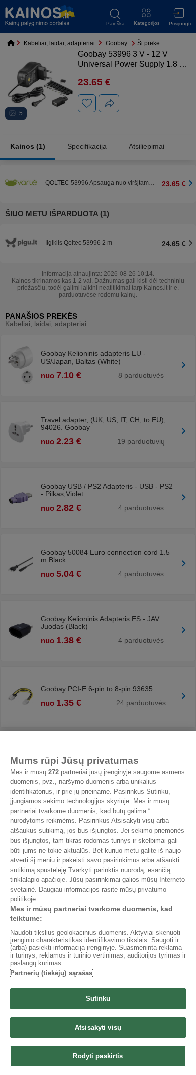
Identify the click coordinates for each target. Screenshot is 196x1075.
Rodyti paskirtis (98, 1056)
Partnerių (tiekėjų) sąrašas (51, 973)
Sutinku (98, 998)
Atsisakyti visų (98, 1027)
